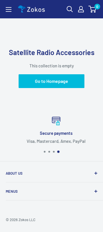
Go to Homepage (51, 81)
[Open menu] (8, 9)
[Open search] (70, 9)
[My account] (81, 9)
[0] (92, 9)
